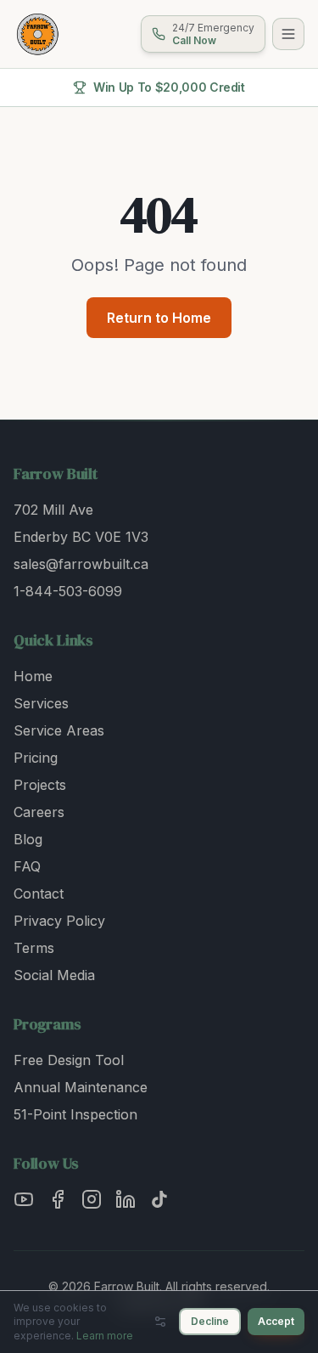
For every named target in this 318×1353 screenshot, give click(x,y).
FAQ (27, 866)
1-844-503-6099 (68, 591)
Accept (276, 1321)
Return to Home (159, 317)
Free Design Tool (69, 1059)
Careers (39, 811)
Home (33, 676)
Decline (210, 1321)
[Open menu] (288, 34)
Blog (28, 839)
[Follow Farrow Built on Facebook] (57, 1199)
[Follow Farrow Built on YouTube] (24, 1199)
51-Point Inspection (75, 1114)
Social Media (54, 975)
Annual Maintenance (81, 1087)
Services (41, 703)
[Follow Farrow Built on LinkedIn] (125, 1199)
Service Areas (59, 730)
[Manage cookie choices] (160, 1321)
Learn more (104, 1335)
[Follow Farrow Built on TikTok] (159, 1199)
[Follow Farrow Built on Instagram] (91, 1199)
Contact (39, 893)
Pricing (36, 757)
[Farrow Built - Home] (37, 34)
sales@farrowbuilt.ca (81, 563)
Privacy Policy (59, 920)
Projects (40, 784)
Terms (34, 947)
